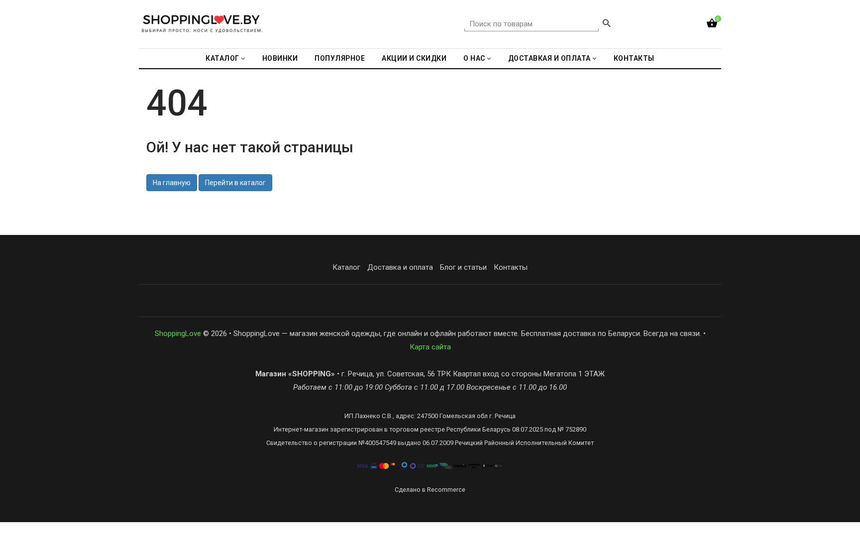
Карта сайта (430, 346)
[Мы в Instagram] (527, 301)
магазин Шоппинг (299, 300)
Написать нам (370, 300)
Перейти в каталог (235, 183)
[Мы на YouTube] (505, 301)
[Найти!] (607, 24)
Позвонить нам (438, 300)
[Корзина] (712, 25)
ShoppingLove (178, 333)
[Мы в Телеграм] (571, 301)
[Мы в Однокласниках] (549, 301)
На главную (172, 183)
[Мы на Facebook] (483, 301)
